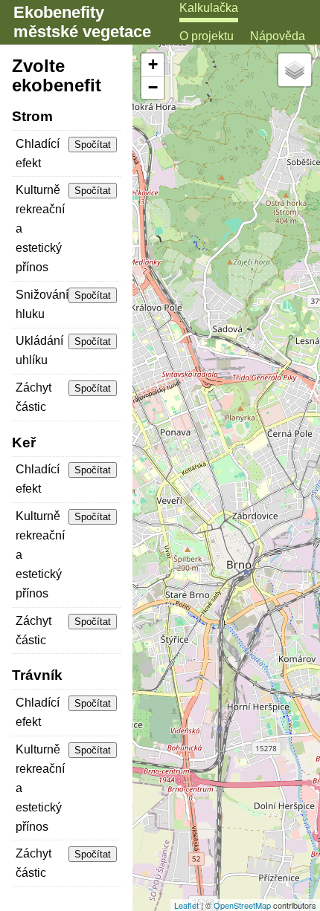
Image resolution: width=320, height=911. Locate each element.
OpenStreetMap (242, 905)
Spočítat (92, 144)
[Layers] (294, 70)
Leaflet (186, 905)
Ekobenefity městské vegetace (82, 22)
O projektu (206, 36)
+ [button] (153, 64)
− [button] (153, 87)
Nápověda (277, 36)
